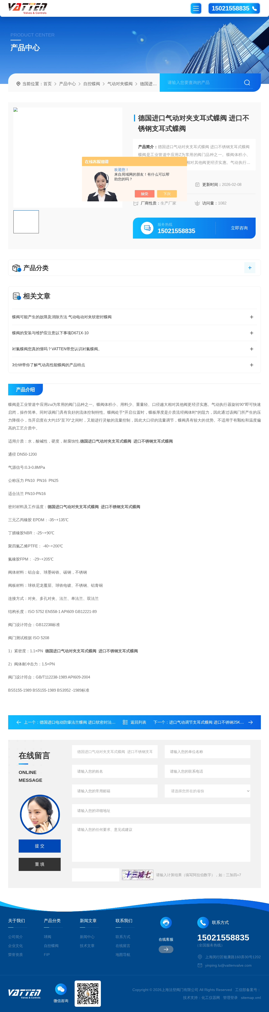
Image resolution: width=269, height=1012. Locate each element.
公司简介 (15, 937)
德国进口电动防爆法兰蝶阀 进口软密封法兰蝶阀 (81, 722)
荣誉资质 (15, 954)
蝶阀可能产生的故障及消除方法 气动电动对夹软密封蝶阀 (62, 317)
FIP (47, 954)
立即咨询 (239, 228)
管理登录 (230, 997)
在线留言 (123, 946)
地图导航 (123, 954)
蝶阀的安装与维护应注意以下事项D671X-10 (50, 333)
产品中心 (67, 84)
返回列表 (138, 722)
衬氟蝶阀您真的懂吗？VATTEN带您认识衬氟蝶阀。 (57, 349)
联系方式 (123, 937)
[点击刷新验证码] (137, 875)
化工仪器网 (210, 997)
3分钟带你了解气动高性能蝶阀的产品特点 (48, 365)
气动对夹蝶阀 (120, 84)
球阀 (47, 937)
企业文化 (15, 946)
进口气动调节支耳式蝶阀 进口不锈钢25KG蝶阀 (210, 722)
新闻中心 (87, 937)
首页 (47, 84)
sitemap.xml (251, 997)
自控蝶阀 (91, 84)
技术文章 (87, 946)
